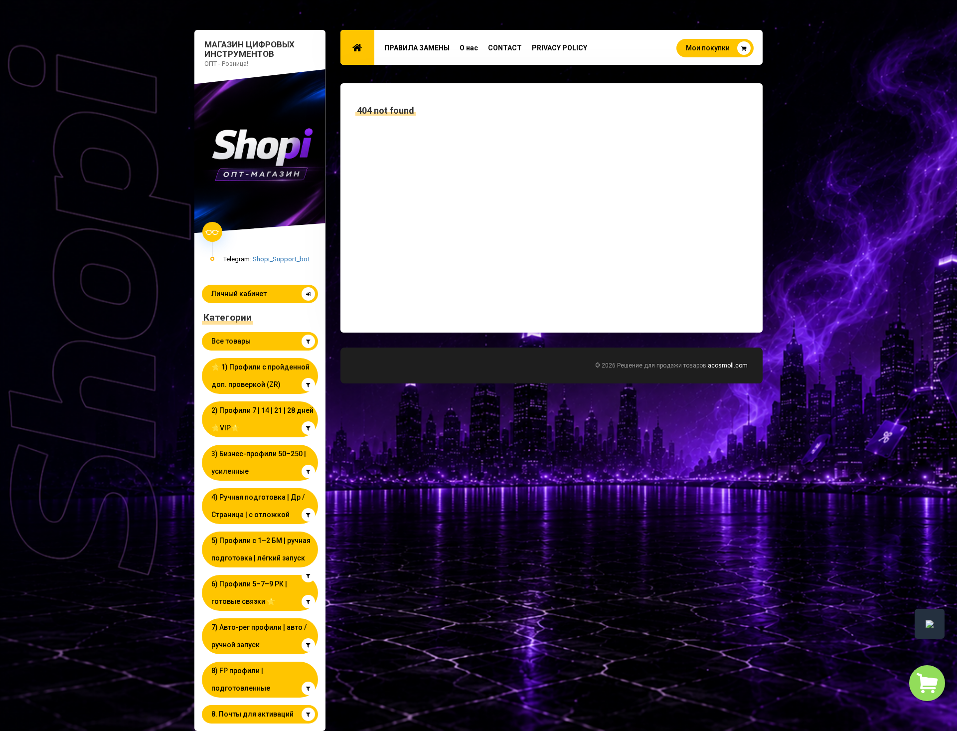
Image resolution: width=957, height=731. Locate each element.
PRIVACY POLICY (559, 48)
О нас (469, 48)
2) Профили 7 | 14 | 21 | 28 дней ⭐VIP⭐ (262, 419)
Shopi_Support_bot (281, 259)
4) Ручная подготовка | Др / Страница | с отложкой (258, 506)
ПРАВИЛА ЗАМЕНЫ (417, 48)
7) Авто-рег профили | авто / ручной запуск (259, 636)
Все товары (231, 341)
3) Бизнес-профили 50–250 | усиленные (258, 462)
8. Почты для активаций (252, 714)
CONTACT (505, 48)
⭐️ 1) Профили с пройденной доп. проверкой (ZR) (260, 375)
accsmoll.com (728, 365)
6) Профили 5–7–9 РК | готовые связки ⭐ (249, 592)
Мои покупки (708, 48)
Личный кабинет (239, 294)
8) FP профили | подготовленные (240, 679)
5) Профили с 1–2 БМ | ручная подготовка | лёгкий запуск (261, 549)
